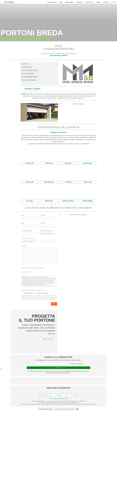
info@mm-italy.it (32, 77)
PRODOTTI (79, 2)
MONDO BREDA (69, 2)
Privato (72, 488)
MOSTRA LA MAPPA (32, 89)
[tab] (58, 89)
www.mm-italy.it (30, 80)
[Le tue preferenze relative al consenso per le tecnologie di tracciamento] (1, 369)
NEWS (61, 2)
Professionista (79, 488)
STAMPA (98, 2)
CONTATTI (105, 2)
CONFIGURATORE (52, 2)
